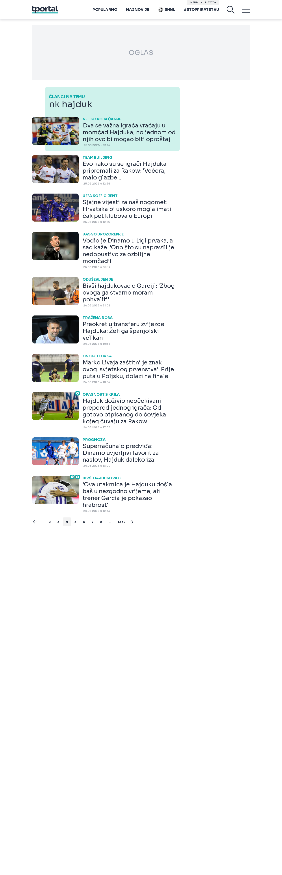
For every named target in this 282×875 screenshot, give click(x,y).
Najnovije (137, 9)
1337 (122, 522)
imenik (194, 2)
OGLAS (141, 53)
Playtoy (210, 2)
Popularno (105, 9)
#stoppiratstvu (201, 9)
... (110, 522)
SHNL (170, 9)
